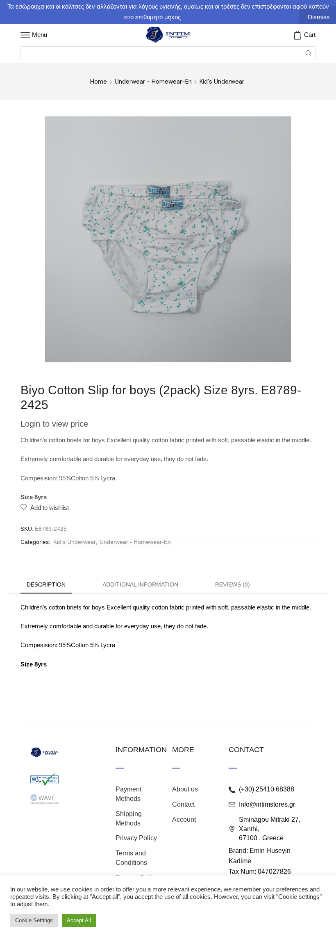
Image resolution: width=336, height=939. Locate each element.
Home (98, 81)
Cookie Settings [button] (34, 920)
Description (46, 584)
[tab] (46, 584)
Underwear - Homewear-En (153, 81)
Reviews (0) (232, 584)
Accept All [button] (79, 920)
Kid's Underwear (222, 81)
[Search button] (308, 53)
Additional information (140, 584)
